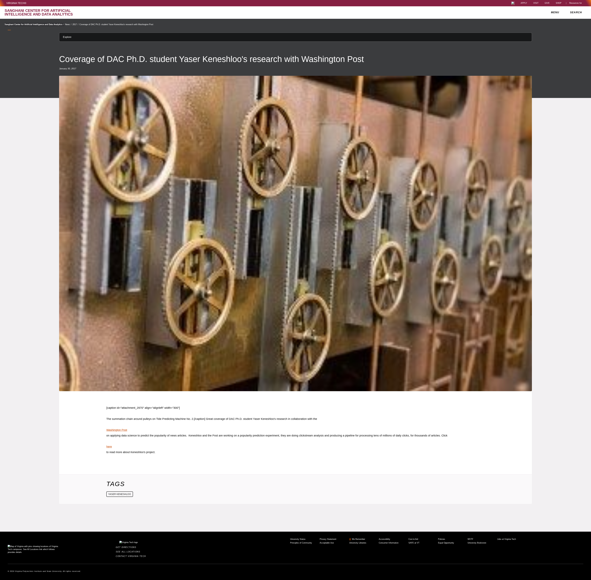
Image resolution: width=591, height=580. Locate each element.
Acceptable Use (327, 543)
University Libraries (357, 543)
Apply (524, 3)
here (109, 446)
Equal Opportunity (446, 543)
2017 (75, 24)
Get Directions (127, 547)
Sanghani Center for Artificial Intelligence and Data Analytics (34, 24)
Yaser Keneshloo (119, 494)
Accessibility (384, 539)
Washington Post (116, 430)
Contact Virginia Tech (132, 556)
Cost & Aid (413, 539)
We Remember (358, 539)
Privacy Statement (328, 539)
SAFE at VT (413, 543)
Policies (441, 539)
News (68, 24)
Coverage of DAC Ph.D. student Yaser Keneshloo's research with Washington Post (116, 24)
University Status (298, 539)
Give (547, 3)
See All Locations (129, 552)
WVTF (470, 539)
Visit (536, 3)
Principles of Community (301, 543)
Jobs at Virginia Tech (506, 539)
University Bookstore (477, 543)
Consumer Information (388, 543)
